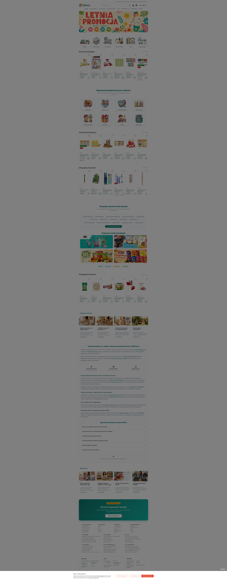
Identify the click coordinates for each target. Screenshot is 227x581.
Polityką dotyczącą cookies (100, 575)
